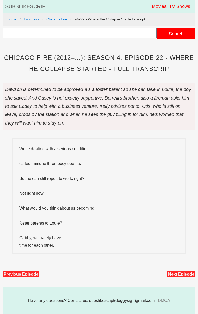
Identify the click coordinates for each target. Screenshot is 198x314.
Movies (159, 6)
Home (11, 19)
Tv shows (31, 19)
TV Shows (179, 6)
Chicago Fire (56, 19)
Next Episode (181, 274)
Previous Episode (21, 274)
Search (176, 33)
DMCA (164, 300)
